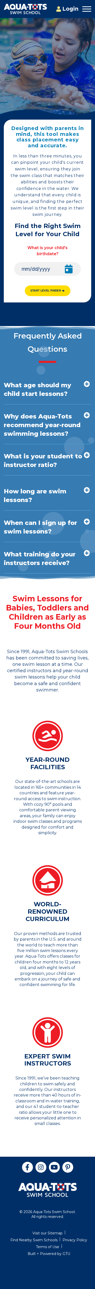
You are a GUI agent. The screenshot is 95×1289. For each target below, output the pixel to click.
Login (70, 9)
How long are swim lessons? (35, 496)
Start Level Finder (45, 290)
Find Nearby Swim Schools (34, 1240)
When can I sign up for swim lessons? (40, 527)
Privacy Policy (75, 1240)
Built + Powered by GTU (49, 1253)
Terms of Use (47, 1247)
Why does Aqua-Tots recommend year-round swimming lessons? (42, 425)
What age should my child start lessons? (37, 389)
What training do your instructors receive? (39, 559)
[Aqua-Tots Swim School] (25, 9)
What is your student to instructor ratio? (43, 461)
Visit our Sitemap (47, 1233)
